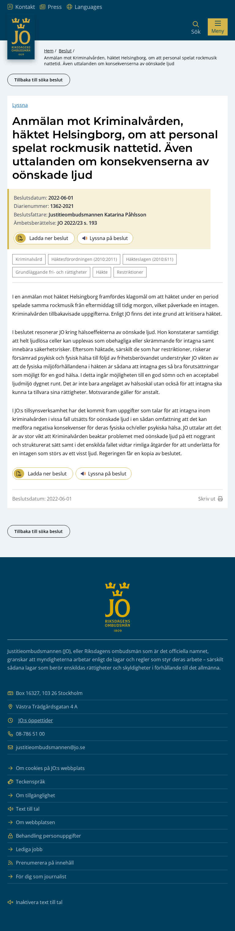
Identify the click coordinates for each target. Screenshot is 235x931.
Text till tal (27, 808)
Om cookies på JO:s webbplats (50, 768)
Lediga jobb (29, 849)
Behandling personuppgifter (48, 835)
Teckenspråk (30, 781)
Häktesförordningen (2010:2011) (84, 259)
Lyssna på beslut (109, 238)
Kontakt (25, 6)
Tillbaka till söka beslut (38, 80)
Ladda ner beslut (48, 238)
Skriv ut (206, 498)
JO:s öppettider (35, 720)
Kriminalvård (29, 259)
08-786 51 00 (30, 733)
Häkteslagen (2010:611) (149, 259)
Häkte (102, 272)
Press (55, 6)
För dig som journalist (41, 876)
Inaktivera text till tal (39, 902)
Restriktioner (130, 272)
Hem (49, 51)
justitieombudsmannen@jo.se (50, 747)
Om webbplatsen (35, 822)
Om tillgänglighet (35, 795)
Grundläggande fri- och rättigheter (51, 272)
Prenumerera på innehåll (45, 862)
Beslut (65, 51)
